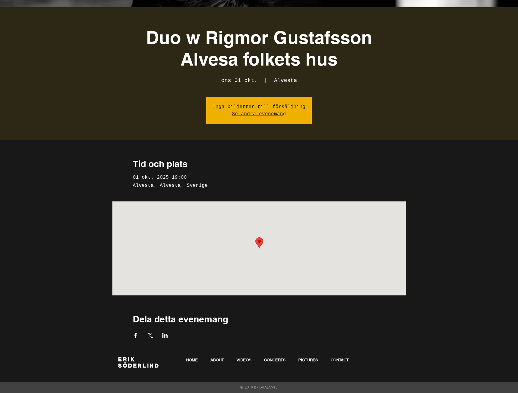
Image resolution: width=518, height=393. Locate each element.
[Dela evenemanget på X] (150, 335)
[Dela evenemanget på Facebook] (135, 335)
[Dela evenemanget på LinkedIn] (165, 335)
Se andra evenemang (259, 114)
